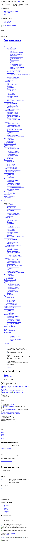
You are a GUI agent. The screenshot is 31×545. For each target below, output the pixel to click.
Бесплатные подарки (6, 461)
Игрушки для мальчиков (13, 184)
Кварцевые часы (11, 165)
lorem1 (2, 432)
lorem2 (2, 434)
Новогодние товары (9, 191)
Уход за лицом (11, 49)
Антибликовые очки (12, 106)
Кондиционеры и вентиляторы (15, 100)
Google (6, 508)
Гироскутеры (10, 174)
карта (11, 340)
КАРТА (6, 14)
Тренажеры (10, 80)
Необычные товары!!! (10, 144)
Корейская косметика (16, 54)
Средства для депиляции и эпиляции (20, 74)
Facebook (6, 506)
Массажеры (10, 76)
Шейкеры (9, 99)
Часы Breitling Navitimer (7, 386)
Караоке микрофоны (12, 135)
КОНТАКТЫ (7, 12)
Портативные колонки (13, 131)
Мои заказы (7, 22)
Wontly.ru (13, 533)
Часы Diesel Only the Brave (22, 386)
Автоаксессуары (8, 102)
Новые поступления (9, 196)
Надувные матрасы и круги (14, 120)
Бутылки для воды (12, 94)
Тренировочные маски (13, 113)
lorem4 (2, 436)
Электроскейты (11, 177)
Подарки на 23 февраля (13, 149)
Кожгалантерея (8, 138)
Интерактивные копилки (17, 187)
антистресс (7, 194)
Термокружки (10, 87)
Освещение (10, 90)
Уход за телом (10, 73)
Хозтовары (7, 81)
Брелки (9, 157)
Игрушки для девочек (13, 189)
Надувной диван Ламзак (13, 119)
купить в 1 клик (13, 404)
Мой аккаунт (7, 21)
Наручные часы (8, 160)
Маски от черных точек (16, 57)
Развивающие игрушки (13, 183)
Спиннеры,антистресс (13, 180)
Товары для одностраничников (12, 170)
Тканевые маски (14, 60)
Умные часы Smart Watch (13, 125)
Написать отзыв (5, 396)
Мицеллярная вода (15, 62)
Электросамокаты (12, 176)
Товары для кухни (12, 84)
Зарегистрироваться (6, 2)
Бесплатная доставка (8, 406)
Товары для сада (11, 89)
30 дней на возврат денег (10, 409)
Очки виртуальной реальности (15, 136)
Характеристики (10, 413)
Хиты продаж (7, 197)
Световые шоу (11, 193)
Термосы (9, 86)
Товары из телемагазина (10, 168)
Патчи (12, 51)
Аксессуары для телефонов (14, 129)
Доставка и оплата (15, 336)
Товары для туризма (12, 112)
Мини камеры (11, 128)
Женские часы (11, 164)
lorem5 (2, 438)
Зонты (8, 83)
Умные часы (10, 161)
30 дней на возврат (6, 448)
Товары (7, 534)
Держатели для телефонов (14, 109)
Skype (5, 512)
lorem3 (2, 435)
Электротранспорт (9, 173)
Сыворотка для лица (15, 65)
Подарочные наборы (12, 155)
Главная (3, 200)
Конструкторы (11, 181)
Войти (19, 1)
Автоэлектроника (12, 103)
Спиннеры (10, 190)
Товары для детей (8, 145)
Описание (3, 413)
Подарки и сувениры (9, 147)
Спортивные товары (9, 110)
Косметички (13, 55)
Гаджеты (6, 122)
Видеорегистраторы (12, 105)
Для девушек (10, 141)
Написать (9, 367)
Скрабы (12, 61)
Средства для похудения (13, 78)
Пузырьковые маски (15, 58)
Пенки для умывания (16, 64)
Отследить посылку (15, 339)
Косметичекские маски (16, 52)
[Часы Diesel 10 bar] (6, 388)
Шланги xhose (11, 93)
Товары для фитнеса (12, 115)
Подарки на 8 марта (12, 151)
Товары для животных (10, 171)
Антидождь (10, 107)
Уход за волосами (11, 48)
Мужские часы (11, 162)
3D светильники (8, 142)
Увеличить (3, 389)
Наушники (10, 132)
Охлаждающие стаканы (13, 91)
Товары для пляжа (12, 118)
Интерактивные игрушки (14, 186)
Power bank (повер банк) (13, 126)
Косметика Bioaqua (15, 70)
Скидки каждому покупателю (11, 412)
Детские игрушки (8, 178)
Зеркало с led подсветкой (17, 67)
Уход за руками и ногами (14, 71)
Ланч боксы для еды (12, 96)
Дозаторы (9, 97)
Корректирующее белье (13, 77)
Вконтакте (6, 505)
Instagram (6, 511)
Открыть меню (12, 40)
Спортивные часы (12, 167)
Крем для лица (14, 68)
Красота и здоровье (9, 47)
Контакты (12, 337)
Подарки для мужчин (13, 152)
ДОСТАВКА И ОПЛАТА (11, 11)
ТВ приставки (11, 133)
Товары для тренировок (13, 116)
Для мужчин (10, 139)
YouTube (6, 509)
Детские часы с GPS (12, 123)
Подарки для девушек (13, 148)
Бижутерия (10, 158)
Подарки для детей (12, 154)
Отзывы (18, 413)
